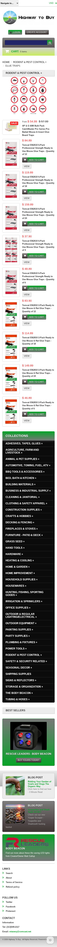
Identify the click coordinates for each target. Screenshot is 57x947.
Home (6, 62)
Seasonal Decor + (19, 667)
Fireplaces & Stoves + (22, 528)
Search (9, 873)
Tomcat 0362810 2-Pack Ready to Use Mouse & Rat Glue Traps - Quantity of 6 (38, 405)
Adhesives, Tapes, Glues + (24, 443)
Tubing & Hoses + (18, 699)
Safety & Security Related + (26, 661)
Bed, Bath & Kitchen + (21, 478)
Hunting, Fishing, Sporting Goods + (24, 593)
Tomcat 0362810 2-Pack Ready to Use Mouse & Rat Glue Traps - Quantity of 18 (38, 340)
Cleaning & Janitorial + (23, 497)
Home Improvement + (20, 573)
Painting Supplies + (19, 629)
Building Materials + (20, 484)
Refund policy (12, 887)
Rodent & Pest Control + (30, 62)
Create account (37, 32)
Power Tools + (16, 648)
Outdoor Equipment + (21, 623)
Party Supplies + (18, 636)
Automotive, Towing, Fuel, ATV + (28, 465)
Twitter (9, 902)
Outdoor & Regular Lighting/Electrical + (21, 615)
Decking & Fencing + (20, 522)
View (26, 166)
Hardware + (14, 554)
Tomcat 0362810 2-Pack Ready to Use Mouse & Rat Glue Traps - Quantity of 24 (38, 373)
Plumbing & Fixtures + (21, 642)
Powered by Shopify (46, 939)
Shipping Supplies (18, 674)
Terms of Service (14, 882)
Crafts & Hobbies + (19, 516)
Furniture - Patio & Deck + (24, 535)
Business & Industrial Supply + (28, 490)
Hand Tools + (15, 547)
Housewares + (16, 585)
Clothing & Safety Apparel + (26, 503)
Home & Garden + (18, 566)
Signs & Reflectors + (21, 680)
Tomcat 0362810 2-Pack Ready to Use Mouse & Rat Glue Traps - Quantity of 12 (38, 308)
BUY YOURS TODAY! (28, 760)
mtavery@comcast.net (20, 931)
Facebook (10, 906)
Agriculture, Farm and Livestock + (22, 451)
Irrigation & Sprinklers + (24, 601)
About (9, 878)
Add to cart (36, 160)
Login (16, 32)
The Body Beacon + (19, 693)
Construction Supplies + (24, 509)
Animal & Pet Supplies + (22, 459)
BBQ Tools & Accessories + (25, 471)
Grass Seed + (15, 541)
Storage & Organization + (24, 686)
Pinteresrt (10, 911)
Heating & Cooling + (20, 560)
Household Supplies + (22, 579)
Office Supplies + (18, 607)
